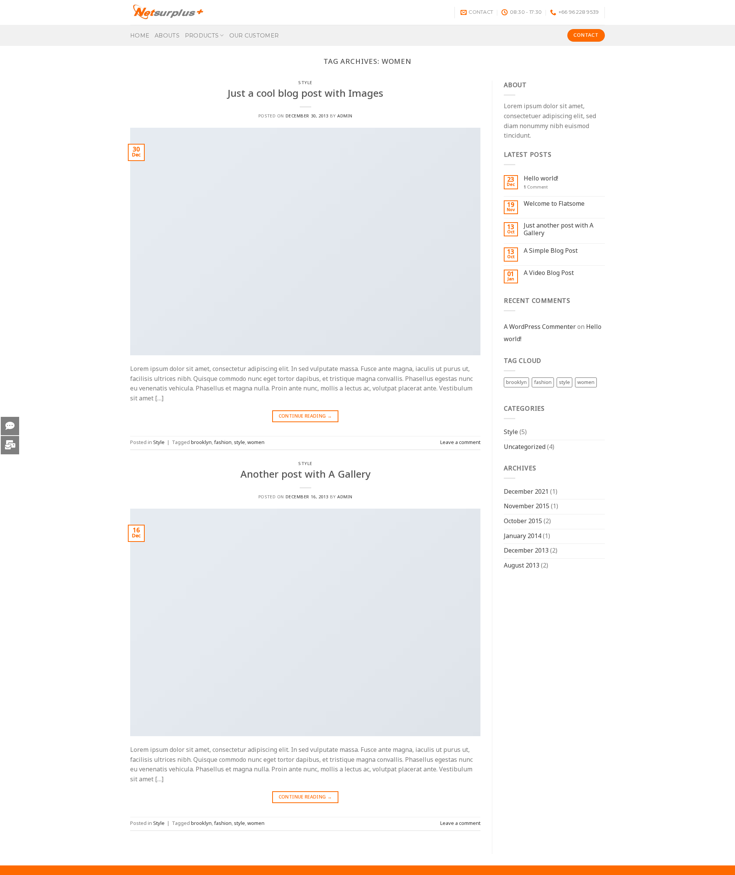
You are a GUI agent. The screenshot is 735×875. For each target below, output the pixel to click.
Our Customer (254, 35)
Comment (536, 187)
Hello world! (541, 178)
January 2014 (522, 536)
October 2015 (523, 521)
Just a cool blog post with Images (305, 93)
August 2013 (521, 565)
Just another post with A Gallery (558, 229)
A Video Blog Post (549, 273)
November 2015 (526, 506)
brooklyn (201, 442)
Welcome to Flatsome (554, 204)
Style (305, 83)
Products (202, 35)
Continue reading (305, 416)
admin (344, 116)
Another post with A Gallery (305, 474)
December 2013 (526, 550)
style (239, 442)
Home (139, 35)
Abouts (167, 35)
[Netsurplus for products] (168, 12)
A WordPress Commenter (540, 327)
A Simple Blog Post (551, 251)
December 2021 (526, 491)
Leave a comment (460, 442)
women (256, 442)
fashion (223, 442)
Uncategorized (525, 447)
